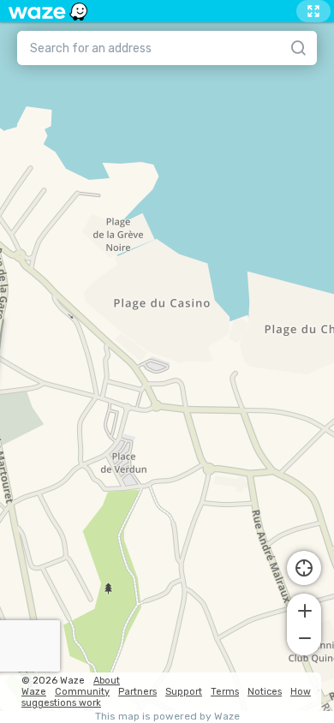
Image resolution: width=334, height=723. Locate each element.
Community (82, 691)
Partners (137, 691)
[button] (304, 609)
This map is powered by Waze (167, 716)
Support (183, 691)
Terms (225, 691)
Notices (265, 691)
